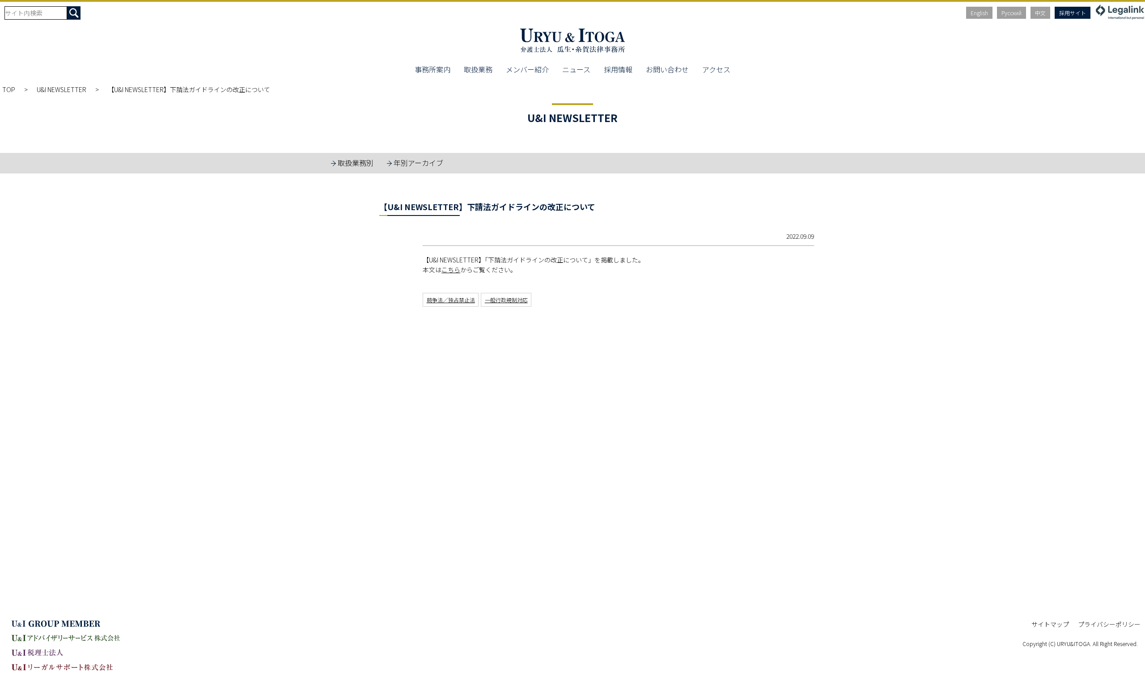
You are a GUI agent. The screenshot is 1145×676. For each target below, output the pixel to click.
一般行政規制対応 (506, 300)
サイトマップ (1050, 624)
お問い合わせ (667, 69)
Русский (1011, 13)
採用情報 (618, 69)
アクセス (716, 69)
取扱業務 (478, 69)
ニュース (576, 69)
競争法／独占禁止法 (451, 300)
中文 (1040, 13)
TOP (8, 89)
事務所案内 (432, 69)
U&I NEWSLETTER (61, 89)
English (979, 13)
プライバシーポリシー (1109, 624)
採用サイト (1072, 13)
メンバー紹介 (527, 69)
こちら (450, 269)
